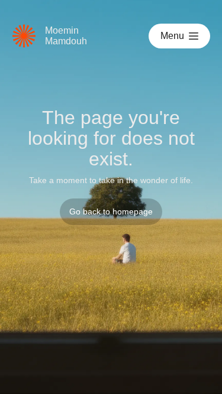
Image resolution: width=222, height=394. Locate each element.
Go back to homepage (111, 211)
